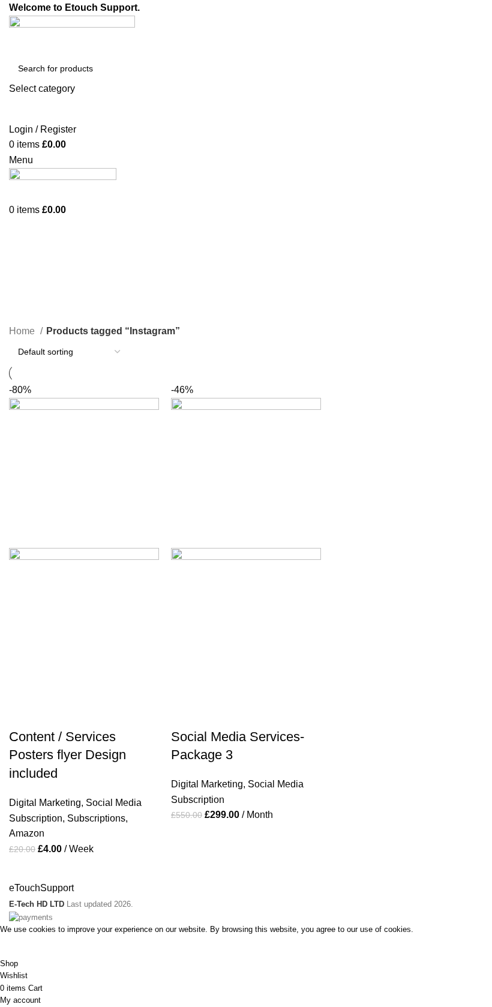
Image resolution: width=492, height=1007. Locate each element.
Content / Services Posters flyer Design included (67, 755)
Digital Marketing (45, 803)
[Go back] (24, 256)
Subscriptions (96, 818)
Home (23, 331)
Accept (23, 947)
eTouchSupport (41, 888)
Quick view (56, 713)
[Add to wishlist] (89, 713)
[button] (24, 713)
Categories (37, 315)
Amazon (26, 833)
